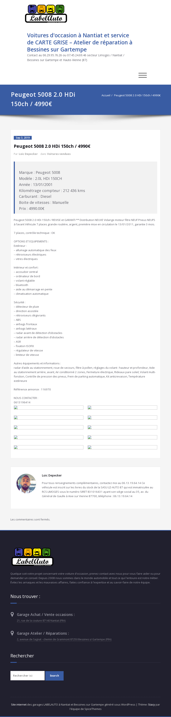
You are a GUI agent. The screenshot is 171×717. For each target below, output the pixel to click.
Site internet (18, 704)
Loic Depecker (28, 154)
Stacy (151, 704)
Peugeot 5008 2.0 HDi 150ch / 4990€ (137, 95)
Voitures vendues (59, 154)
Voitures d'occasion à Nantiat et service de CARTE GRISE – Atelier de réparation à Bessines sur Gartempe (79, 42)
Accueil (106, 95)
